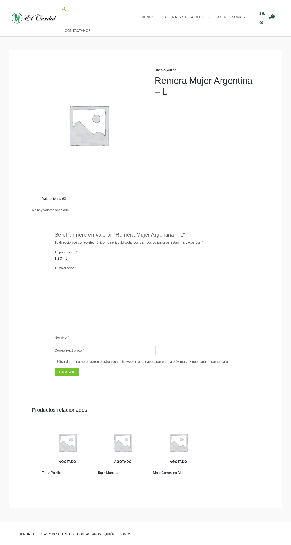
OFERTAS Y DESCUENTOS (187, 17)
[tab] (54, 198)
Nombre (62, 338)
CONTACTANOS (78, 30)
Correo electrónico (69, 350)
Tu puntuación (66, 252)
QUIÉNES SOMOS (230, 17)
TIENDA (147, 17)
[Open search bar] (63, 8)
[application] (156, 17)
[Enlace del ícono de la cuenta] (280, 18)
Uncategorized (165, 70)
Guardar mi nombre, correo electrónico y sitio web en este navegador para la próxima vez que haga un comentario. (143, 361)
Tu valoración (66, 268)
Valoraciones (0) (54, 198)
